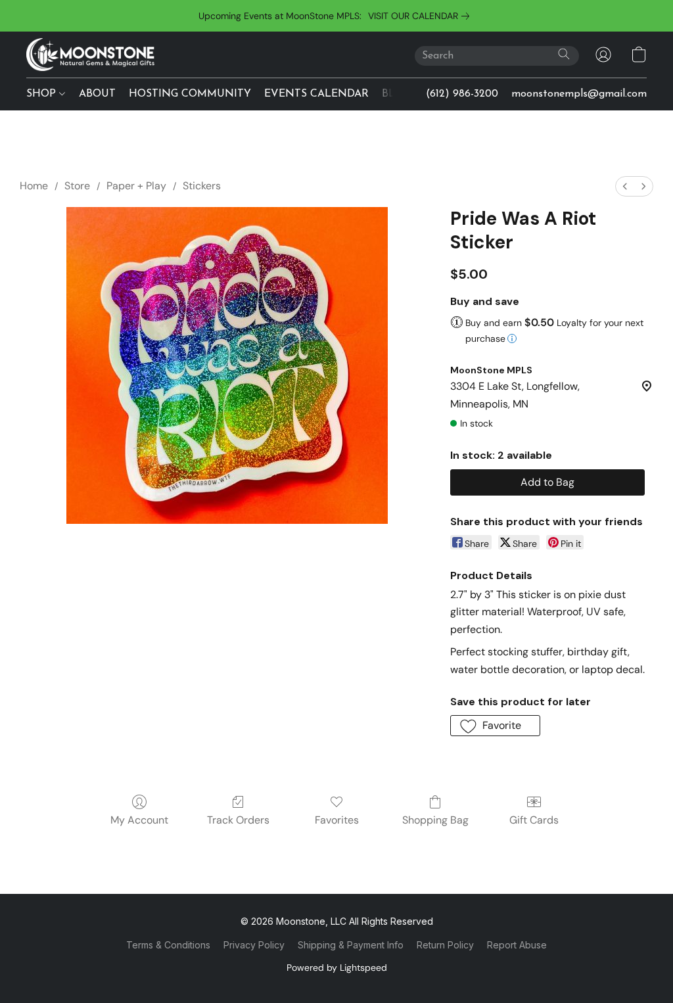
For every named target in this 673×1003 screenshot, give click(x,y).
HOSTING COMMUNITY (190, 94)
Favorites (337, 820)
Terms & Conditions (168, 944)
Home (34, 186)
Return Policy (445, 944)
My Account (139, 820)
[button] (90, 54)
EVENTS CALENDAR (316, 94)
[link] (421, 16)
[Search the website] (564, 54)
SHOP (42, 94)
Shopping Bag (435, 820)
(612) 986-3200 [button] (462, 94)
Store (77, 186)
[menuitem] (625, 186)
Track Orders (238, 820)
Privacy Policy (254, 944)
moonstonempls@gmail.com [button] (579, 94)
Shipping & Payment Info (351, 944)
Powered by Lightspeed (337, 967)
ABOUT (97, 94)
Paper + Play (136, 186)
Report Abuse (517, 944)
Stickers (202, 186)
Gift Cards (534, 820)
